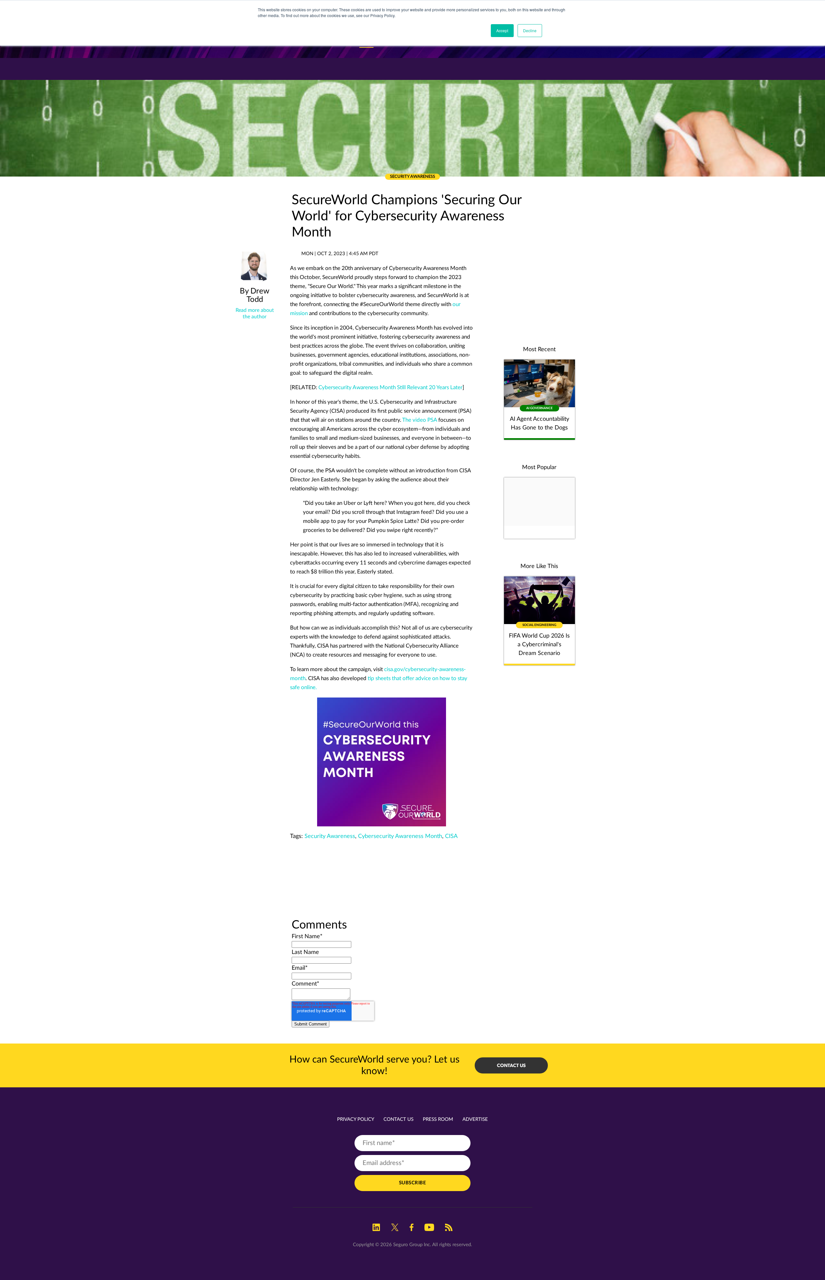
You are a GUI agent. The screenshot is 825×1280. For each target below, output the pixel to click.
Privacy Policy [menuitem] (355, 1119)
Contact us (511, 1065)
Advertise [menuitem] (475, 1119)
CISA (451, 836)
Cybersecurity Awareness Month (400, 836)
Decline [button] (530, 30)
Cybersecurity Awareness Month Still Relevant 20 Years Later (390, 387)
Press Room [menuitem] (438, 1119)
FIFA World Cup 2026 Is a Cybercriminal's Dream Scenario (539, 644)
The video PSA (419, 420)
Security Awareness (330, 836)
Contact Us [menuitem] (398, 1119)
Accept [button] (502, 30)
